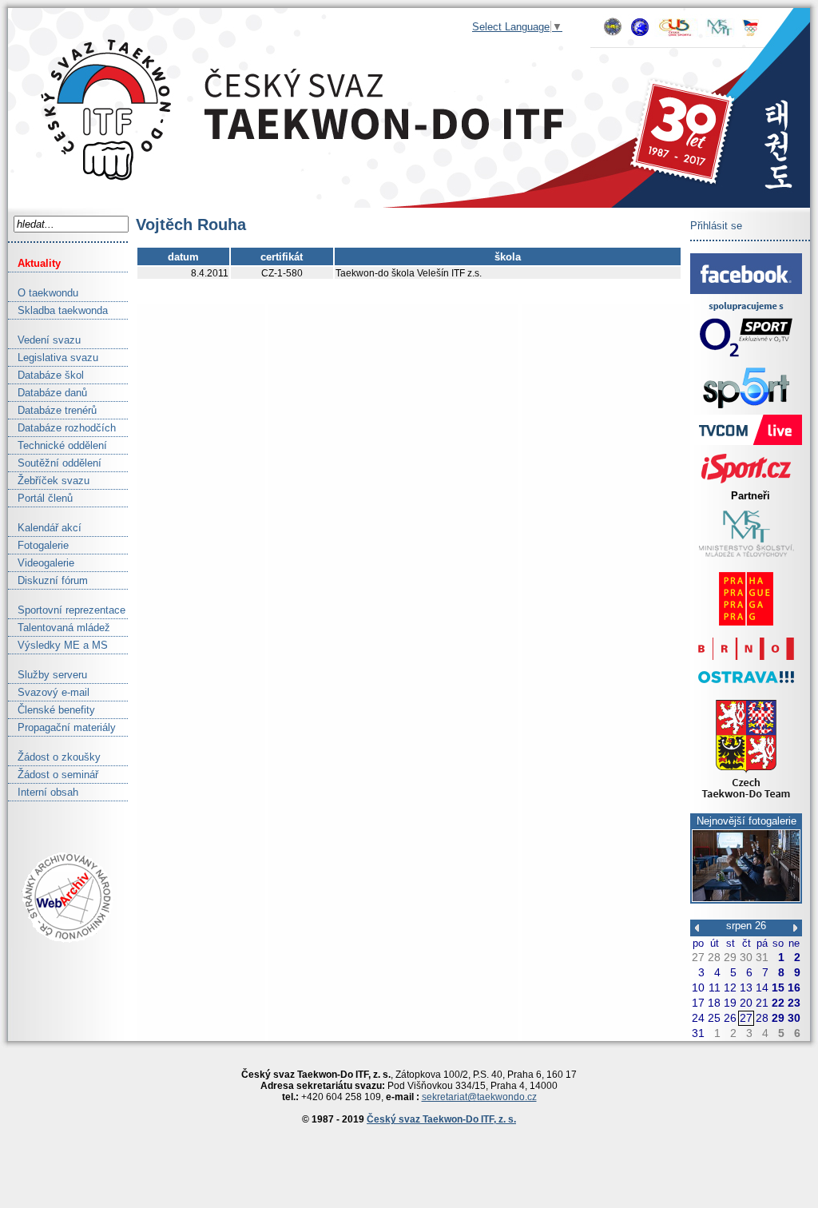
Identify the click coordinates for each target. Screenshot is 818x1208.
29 (730, 957)
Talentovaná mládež (59, 628)
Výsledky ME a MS (58, 645)
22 (778, 1002)
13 (746, 987)
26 (730, 1017)
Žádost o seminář (53, 775)
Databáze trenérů (52, 410)
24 (698, 1017)
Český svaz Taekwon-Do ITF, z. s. (441, 1119)
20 (746, 1002)
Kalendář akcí (44, 528)
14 (762, 987)
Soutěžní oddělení (54, 463)
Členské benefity (51, 710)
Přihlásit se (716, 226)
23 (794, 1002)
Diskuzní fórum (48, 580)
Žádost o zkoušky (54, 757)
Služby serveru (47, 675)
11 (715, 987)
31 (762, 957)
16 (794, 987)
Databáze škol (46, 375)
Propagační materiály (62, 727)
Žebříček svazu (48, 481)
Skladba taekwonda (58, 310)
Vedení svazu (44, 340)
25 (714, 1017)
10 (698, 987)
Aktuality (34, 263)
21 (762, 1002)
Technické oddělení (57, 445)
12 (730, 987)
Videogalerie (41, 563)
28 (714, 957)
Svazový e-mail (48, 692)
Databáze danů (47, 393)
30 (746, 957)
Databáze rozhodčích (62, 428)
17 (698, 1002)
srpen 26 (746, 926)
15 (778, 987)
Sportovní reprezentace (66, 610)
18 (714, 1002)
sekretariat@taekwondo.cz (479, 1097)
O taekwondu (43, 293)
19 (730, 1002)
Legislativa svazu (53, 358)
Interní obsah (43, 792)
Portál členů (40, 498)
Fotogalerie (38, 545)
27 (698, 957)
